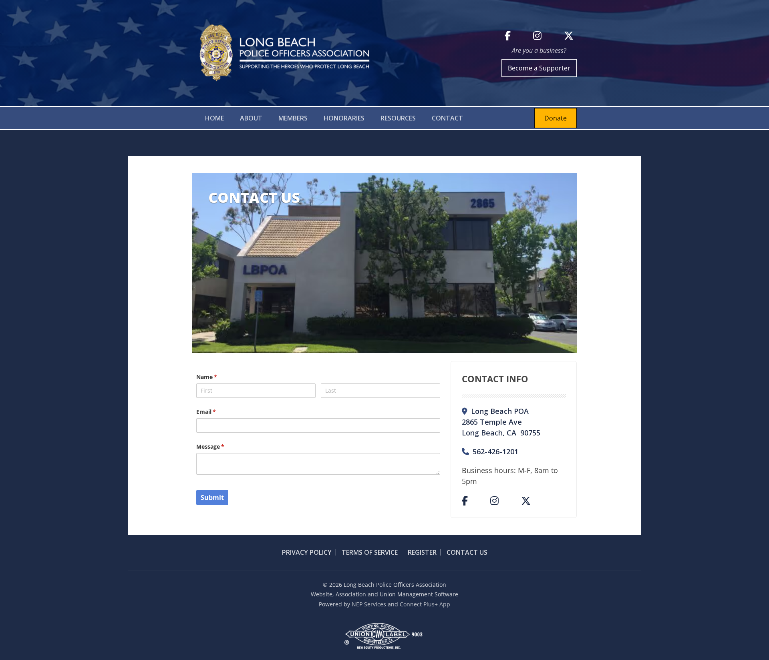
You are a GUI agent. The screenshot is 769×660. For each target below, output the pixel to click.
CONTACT (447, 118)
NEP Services (369, 604)
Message (222, 446)
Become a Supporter (539, 68)
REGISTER (421, 552)
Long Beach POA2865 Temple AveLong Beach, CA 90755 (501, 421)
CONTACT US (466, 552)
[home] (282, 53)
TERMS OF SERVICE (369, 552)
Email (217, 411)
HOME (214, 118)
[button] (251, 118)
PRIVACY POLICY (307, 552)
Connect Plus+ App (425, 604)
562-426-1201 (490, 451)
